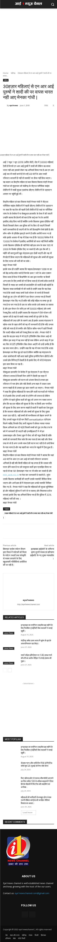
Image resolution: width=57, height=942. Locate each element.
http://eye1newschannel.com (28, 604)
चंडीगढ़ (13, 73)
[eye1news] (5, 105)
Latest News (8, 633)
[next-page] (10, 670)
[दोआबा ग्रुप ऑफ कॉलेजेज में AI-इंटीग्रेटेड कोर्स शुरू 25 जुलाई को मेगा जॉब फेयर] (10, 767)
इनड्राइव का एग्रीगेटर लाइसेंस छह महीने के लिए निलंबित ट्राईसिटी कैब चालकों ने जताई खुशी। (37, 628)
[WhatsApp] (23, 113)
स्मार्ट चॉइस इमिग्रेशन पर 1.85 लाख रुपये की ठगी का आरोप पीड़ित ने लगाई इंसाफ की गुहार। (36, 658)
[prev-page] (5, 670)
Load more (27, 812)
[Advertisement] (28, 38)
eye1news (13, 105)
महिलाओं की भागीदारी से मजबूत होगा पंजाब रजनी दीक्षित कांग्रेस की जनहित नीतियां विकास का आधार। (36, 800)
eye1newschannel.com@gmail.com (32, 893)
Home (5, 73)
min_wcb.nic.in (11, 474)
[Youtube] (32, 914)
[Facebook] (16, 113)
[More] (30, 113)
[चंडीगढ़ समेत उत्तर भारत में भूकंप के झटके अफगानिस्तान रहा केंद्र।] (10, 644)
